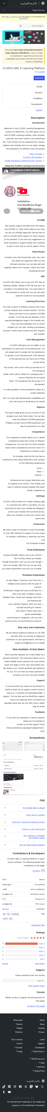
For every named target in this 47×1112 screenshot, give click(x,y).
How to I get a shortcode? (33, 829)
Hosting (41, 1028)
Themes (19, 1024)
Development (36, 104)
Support (39, 110)
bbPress (40, 1067)
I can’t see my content (35, 815)
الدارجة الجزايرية (33, 1081)
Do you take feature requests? (32, 845)
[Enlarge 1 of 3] (41, 744)
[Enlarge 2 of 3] (19, 744)
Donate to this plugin (36, 1006)
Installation (37, 98)
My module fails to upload (34, 808)
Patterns (18, 1032)
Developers (40, 1047)
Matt (41, 1063)
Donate (18, 1047)
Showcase (18, 1020)
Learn (42, 1039)
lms (8, 914)
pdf (4, 914)
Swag (18, 1051)
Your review (40, 963)
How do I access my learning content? (28, 822)
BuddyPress (38, 1071)
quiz (10, 918)
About (42, 1020)
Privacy (41, 1032)
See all (5, 963)
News (42, 1024)
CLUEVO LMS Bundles (32, 157)
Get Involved (16, 1039)
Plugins (19, 1028)
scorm (5, 918)
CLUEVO (41, 72)
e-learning (15, 914)
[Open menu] (3, 3)
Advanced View (38, 925)
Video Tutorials (35, 154)
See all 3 (5, 909)
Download (39, 78)
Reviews (38, 92)
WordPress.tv (38, 1051)
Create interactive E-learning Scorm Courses (23, 161)
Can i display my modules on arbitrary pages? (34, 837)
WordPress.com (37, 1059)
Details (39, 86)
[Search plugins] (20, 26)
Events (19, 1043)
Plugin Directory (39, 10)
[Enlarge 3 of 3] (41, 756)
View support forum (36, 986)
